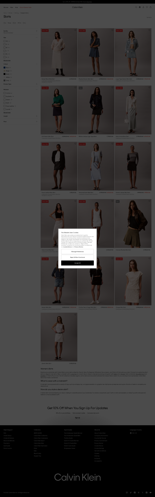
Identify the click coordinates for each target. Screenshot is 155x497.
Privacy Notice (78, 247)
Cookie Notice (67, 247)
